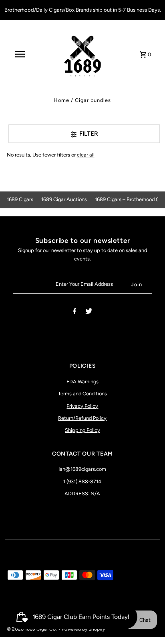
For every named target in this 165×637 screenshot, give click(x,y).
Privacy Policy (82, 406)
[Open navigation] (20, 54)
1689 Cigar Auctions (64, 199)
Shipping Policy (82, 430)
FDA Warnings (82, 382)
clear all (86, 155)
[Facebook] (74, 312)
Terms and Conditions (82, 394)
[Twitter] (88, 312)
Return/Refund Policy (82, 418)
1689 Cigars (20, 199)
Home (61, 100)
